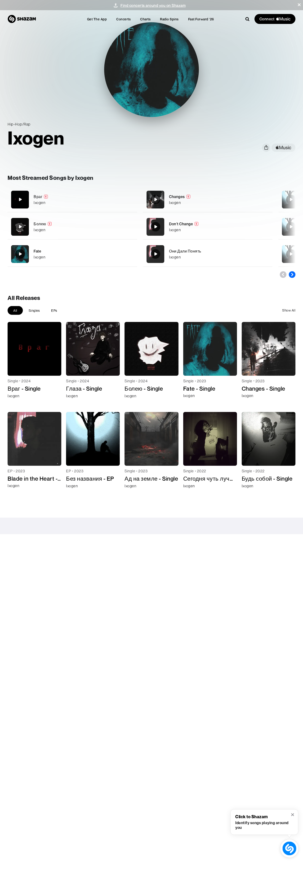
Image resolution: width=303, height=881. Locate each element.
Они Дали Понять (185, 251)
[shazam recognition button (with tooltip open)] (289, 848)
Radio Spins (169, 19)
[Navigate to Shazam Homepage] (22, 19)
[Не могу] (291, 226)
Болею (40, 223)
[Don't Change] (207, 226)
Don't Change (181, 223)
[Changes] (207, 199)
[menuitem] (97, 19)
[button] (299, 4)
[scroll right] (292, 274)
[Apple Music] (16, 404)
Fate (37, 251)
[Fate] (72, 254)
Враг (38, 196)
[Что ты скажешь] (291, 199)
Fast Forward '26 (201, 19)
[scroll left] (283, 274)
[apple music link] (283, 148)
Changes (177, 196)
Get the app (97, 19)
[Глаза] (291, 254)
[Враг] (72, 199)
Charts (145, 19)
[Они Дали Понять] (207, 254)
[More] (131, 199)
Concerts (123, 19)
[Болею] (72, 226)
